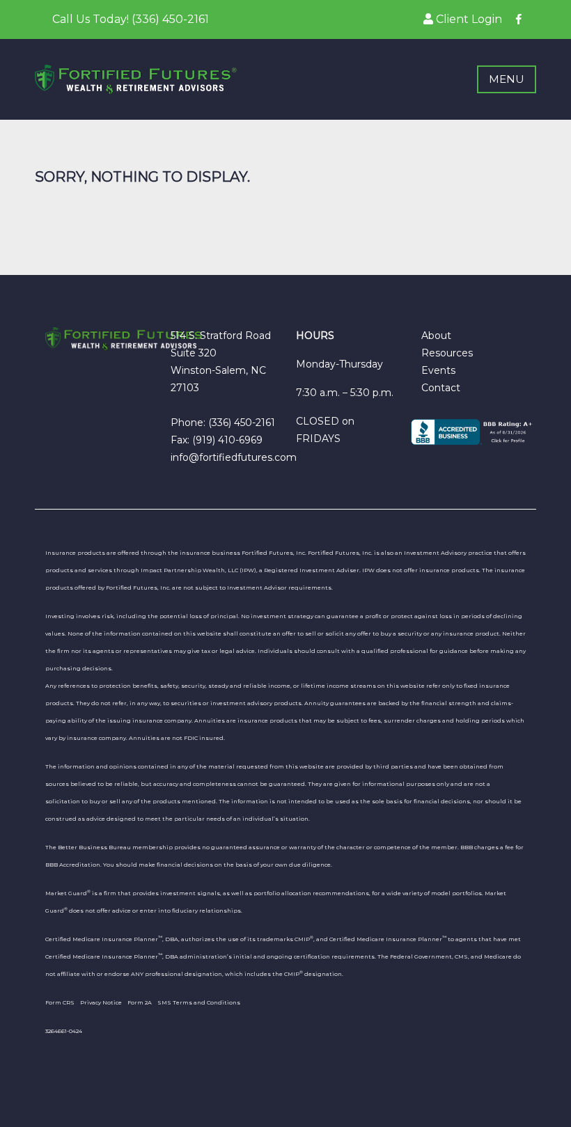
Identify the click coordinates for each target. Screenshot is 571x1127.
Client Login (467, 19)
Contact (440, 387)
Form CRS (60, 1002)
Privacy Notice (101, 1002)
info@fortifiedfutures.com (234, 457)
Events (438, 370)
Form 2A (139, 1002)
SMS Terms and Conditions (198, 1002)
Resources (447, 353)
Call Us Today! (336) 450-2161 (130, 19)
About (436, 335)
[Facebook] (519, 19)
